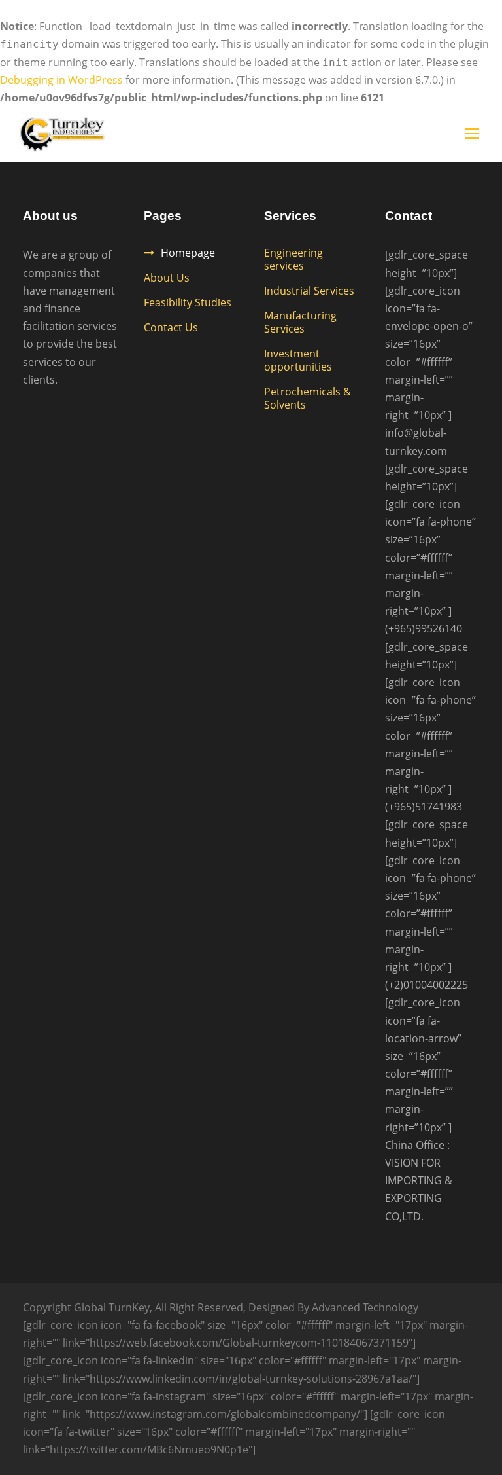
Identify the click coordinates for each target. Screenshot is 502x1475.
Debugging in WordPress (61, 80)
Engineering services (293, 259)
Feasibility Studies (187, 302)
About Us (167, 277)
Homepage (188, 253)
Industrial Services (309, 290)
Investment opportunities (298, 360)
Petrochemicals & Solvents (307, 398)
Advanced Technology (365, 1307)
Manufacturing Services (300, 322)
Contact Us (171, 327)
